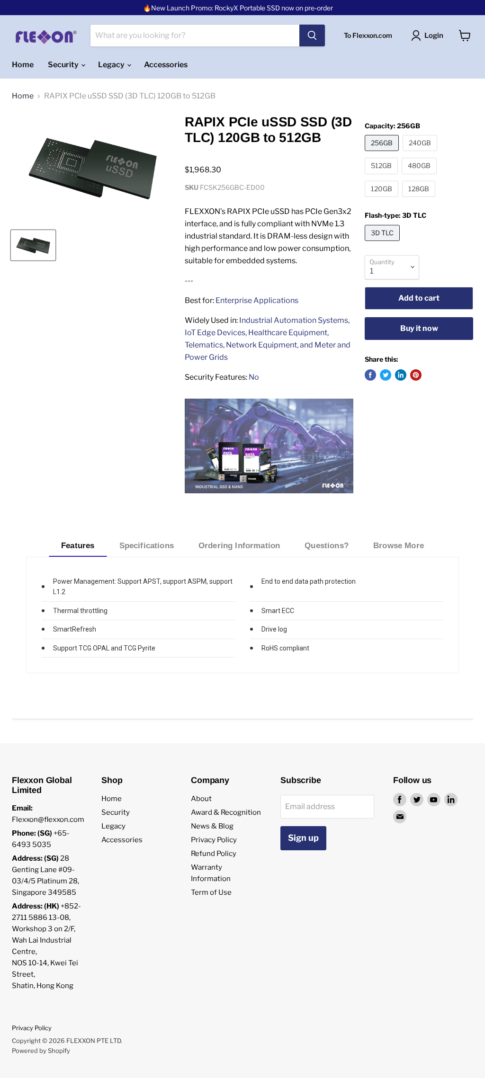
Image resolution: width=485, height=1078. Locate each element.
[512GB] (382, 176)
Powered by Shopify (41, 1050)
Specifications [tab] (146, 545)
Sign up (303, 838)
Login (433, 35)
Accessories (166, 64)
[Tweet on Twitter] (385, 375)
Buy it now (419, 328)
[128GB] (420, 199)
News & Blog (212, 826)
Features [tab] (77, 545)
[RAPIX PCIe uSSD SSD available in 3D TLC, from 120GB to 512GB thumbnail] (33, 245)
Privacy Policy (214, 840)
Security (64, 64)
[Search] (312, 35)
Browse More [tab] (398, 545)
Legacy (112, 64)
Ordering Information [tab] (239, 545)
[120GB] (383, 199)
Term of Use (211, 892)
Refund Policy (213, 853)
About (201, 798)
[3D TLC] (383, 243)
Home (23, 64)
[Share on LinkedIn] (400, 375)
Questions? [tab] (327, 545)
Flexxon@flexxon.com (48, 819)
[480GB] (420, 176)
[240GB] (421, 153)
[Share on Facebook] (370, 375)
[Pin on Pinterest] (416, 375)
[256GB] (383, 153)
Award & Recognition (226, 812)
